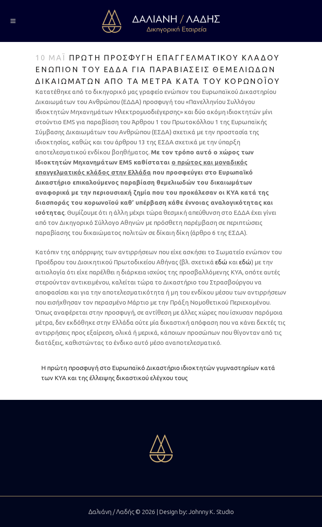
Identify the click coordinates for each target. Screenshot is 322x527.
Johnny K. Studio (211, 511)
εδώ (221, 262)
